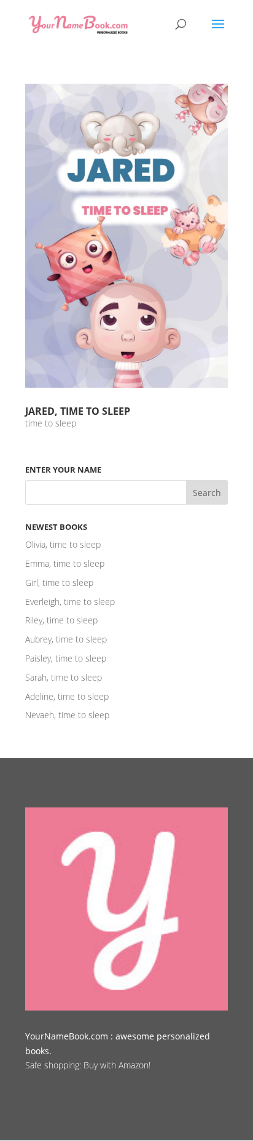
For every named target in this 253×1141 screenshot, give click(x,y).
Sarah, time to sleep (63, 677)
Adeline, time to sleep (67, 696)
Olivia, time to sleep (63, 544)
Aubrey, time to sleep (66, 639)
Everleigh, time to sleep (70, 601)
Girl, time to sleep (59, 582)
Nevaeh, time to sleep (67, 715)
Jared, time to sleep (77, 411)
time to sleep (50, 423)
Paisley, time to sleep (65, 658)
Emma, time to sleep (64, 563)
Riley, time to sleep (61, 620)
